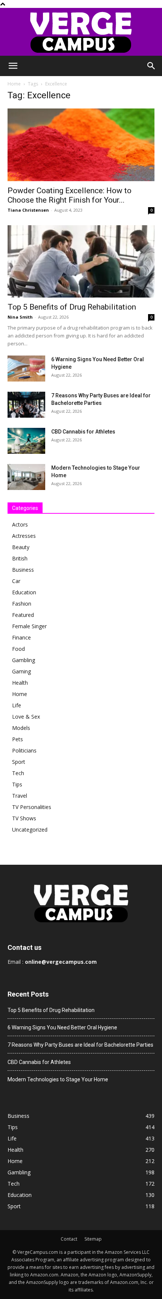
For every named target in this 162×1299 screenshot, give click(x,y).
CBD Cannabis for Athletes (83, 432)
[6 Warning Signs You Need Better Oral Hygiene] (26, 369)
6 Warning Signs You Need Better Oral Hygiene (62, 1027)
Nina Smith (20, 317)
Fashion (21, 603)
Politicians (24, 750)
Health (20, 682)
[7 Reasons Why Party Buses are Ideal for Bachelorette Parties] (26, 405)
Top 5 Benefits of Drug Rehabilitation (72, 306)
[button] (13, 66)
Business (23, 569)
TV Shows (24, 818)
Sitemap (93, 1239)
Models (21, 727)
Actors (20, 524)
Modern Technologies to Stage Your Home (58, 1079)
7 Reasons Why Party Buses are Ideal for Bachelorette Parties (80, 1045)
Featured (23, 614)
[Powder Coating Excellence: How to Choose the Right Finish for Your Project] (81, 144)
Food (18, 648)
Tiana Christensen (28, 210)
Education (24, 592)
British (20, 558)
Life (16, 705)
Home (14, 84)
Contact (69, 1239)
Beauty (20, 547)
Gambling (23, 660)
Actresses (24, 535)
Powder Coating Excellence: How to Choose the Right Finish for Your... (69, 195)
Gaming (21, 671)
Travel (19, 795)
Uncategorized (29, 829)
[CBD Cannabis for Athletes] (26, 441)
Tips (17, 784)
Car (16, 581)
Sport (18, 761)
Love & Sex (26, 716)
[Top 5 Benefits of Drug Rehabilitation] (81, 261)
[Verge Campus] (81, 32)
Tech (18, 773)
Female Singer (29, 626)
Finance (21, 637)
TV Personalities (31, 807)
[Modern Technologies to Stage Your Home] (26, 477)
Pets (17, 739)
